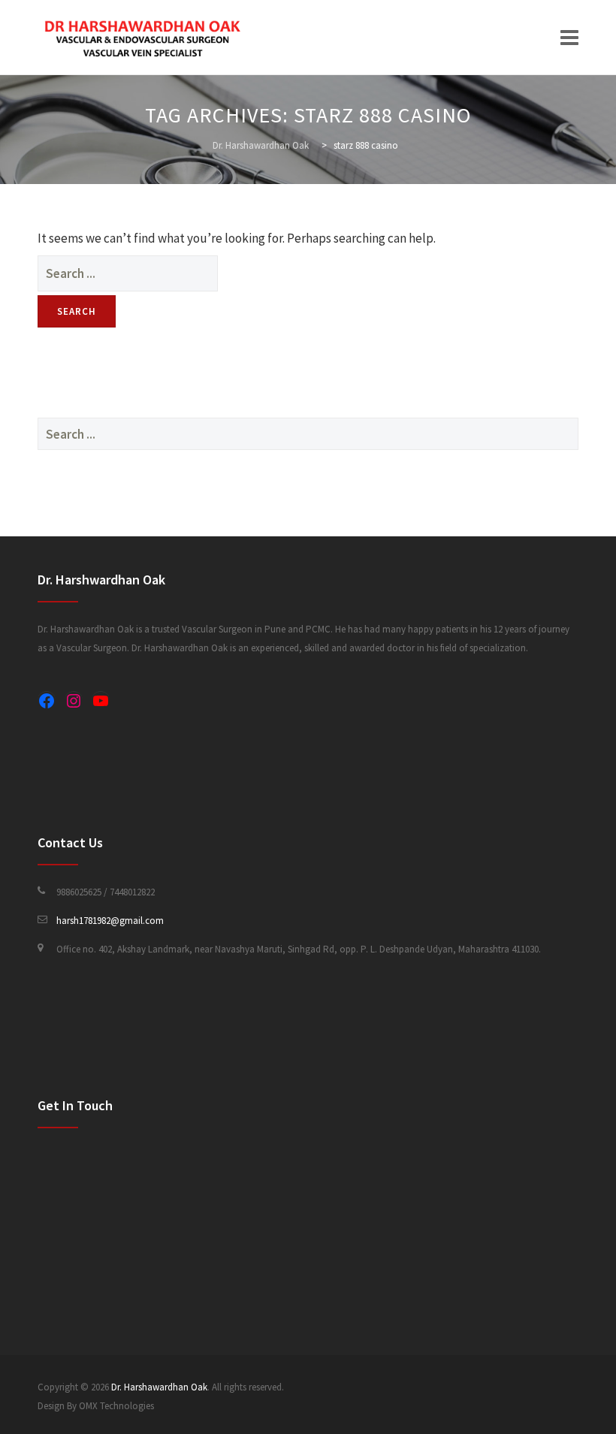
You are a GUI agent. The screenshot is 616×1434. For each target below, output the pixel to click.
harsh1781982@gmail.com (110, 920)
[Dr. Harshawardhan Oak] (143, 37)
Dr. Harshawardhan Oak (159, 1387)
